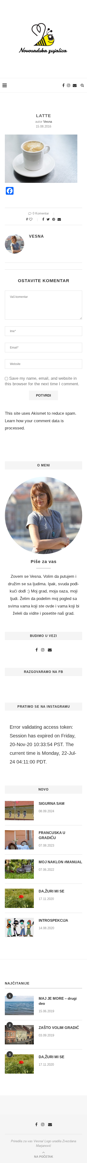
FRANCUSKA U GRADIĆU (52, 835)
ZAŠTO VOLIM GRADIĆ (59, 1028)
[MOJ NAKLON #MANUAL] (19, 869)
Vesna (47, 121)
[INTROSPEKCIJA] (19, 927)
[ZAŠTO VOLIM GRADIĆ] (19, 1034)
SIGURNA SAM (52, 803)
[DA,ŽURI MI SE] (19, 898)
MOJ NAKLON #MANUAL (60, 862)
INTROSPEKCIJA (53, 920)
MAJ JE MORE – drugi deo (58, 1001)
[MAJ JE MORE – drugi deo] (19, 1005)
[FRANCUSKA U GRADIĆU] (19, 839)
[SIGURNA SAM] (19, 810)
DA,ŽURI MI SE (51, 891)
